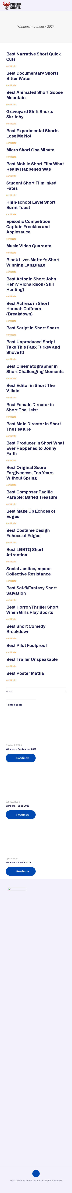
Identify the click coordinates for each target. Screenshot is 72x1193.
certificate (11, 66)
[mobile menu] (67, 5)
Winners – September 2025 (21, 749)
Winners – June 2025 (17, 806)
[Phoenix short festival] (12, 5)
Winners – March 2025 (18, 862)
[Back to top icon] (36, 1173)
